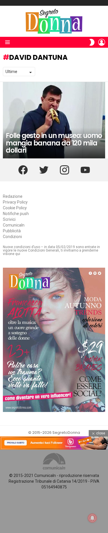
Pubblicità (12, 231)
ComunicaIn (13, 225)
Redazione (12, 196)
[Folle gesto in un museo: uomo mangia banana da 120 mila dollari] (54, 120)
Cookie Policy (15, 208)
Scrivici (9, 219)
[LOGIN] (101, 42)
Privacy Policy (15, 202)
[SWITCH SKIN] (91, 42)
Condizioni (12, 236)
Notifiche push (16, 213)
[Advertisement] (54, 491)
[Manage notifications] (92, 518)
